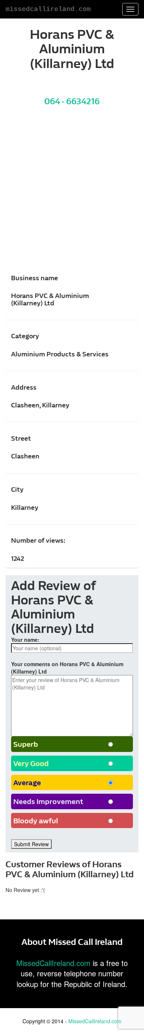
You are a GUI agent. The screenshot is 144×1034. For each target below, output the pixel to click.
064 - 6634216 (72, 101)
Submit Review (31, 844)
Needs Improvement (48, 801)
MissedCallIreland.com (48, 9)
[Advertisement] (72, 193)
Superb (25, 744)
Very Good (31, 763)
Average (27, 783)
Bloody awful (35, 821)
